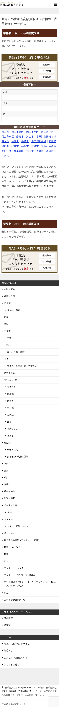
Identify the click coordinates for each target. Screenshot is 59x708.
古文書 (7, 331)
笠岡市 (15, 141)
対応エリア (9, 650)
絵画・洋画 (9, 296)
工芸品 (7, 345)
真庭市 (40, 151)
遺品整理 (8, 618)
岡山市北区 (17, 131)
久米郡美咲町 (16, 151)
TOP (18, 687)
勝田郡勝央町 (38, 141)
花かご (10, 512)
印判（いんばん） (12, 547)
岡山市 (5, 131)
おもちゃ (8, 519)
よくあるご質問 (11, 664)
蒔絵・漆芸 (9, 491)
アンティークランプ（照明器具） (20, 575)
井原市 (25, 146)
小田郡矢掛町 (43, 136)
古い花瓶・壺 (10, 380)
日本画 (7, 303)
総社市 (15, 146)
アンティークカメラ (13, 568)
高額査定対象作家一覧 (14, 600)
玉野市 (5, 156)
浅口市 (30, 151)
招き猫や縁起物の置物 (17, 456)
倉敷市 (20, 136)
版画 (6, 317)
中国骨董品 (9, 289)
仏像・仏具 (12, 449)
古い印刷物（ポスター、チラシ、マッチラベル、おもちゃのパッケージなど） (30, 584)
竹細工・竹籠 (10, 505)
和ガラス (11, 435)
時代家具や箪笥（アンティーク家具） (22, 540)
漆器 (9, 421)
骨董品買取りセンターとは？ (18, 643)
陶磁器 (10, 401)
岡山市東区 (8, 136)
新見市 (35, 146)
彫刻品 (7, 442)
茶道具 (7, 359)
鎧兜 (6, 470)
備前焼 (10, 408)
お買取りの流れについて (16, 657)
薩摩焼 (10, 394)
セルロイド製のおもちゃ (19, 526)
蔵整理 (7, 625)
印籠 (6, 554)
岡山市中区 (47, 131)
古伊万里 (11, 387)
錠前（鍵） (9, 533)
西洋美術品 (9, 373)
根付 (6, 561)
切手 (6, 484)
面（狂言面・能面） (16, 352)
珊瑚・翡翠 (9, 498)
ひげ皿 (10, 415)
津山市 (30, 136)
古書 (9, 338)
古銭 (6, 463)
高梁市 (50, 151)
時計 (6, 477)
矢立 (6, 593)
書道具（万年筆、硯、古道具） (22, 366)
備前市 (25, 141)
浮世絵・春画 (13, 310)
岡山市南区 (32, 131)
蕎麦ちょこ (12, 428)
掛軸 (6, 324)
